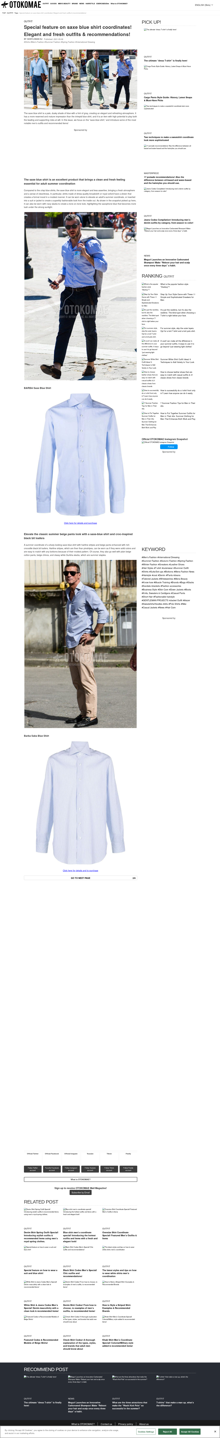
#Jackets (155, 585)
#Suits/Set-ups (156, 571)
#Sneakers (163, 564)
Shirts (27, 42)
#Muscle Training (162, 582)
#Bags (182, 582)
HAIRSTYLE (90, 3)
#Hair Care (170, 607)
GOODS (53, 3)
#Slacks (190, 582)
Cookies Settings (146, 1431)
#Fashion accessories (171, 585)
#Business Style (149, 589)
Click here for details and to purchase (80, 870)
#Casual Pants (178, 593)
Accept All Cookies (190, 1431)
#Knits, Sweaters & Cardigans (156, 593)
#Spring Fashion (185, 560)
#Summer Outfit (181, 567)
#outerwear (167, 567)
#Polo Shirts (174, 603)
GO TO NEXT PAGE (103, 877)
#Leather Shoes (176, 564)
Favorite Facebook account (52, 1169)
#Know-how (147, 582)
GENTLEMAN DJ (34, 39)
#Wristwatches (166, 578)
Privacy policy (125, 1424)
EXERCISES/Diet (102, 3)
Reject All (167, 1431)
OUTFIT (46, 3)
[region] (110, 1432)
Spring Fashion (68, 42)
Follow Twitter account (33, 1169)
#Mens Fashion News (184, 571)
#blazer (186, 600)
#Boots (187, 589)
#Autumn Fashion (168, 560)
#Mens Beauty (181, 578)
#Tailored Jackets (150, 578)
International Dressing (85, 42)
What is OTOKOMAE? (119, 3)
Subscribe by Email (81, 1192)
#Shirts (145, 571)
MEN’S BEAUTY (64, 3)
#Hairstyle (146, 575)
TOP (4, 13)
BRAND (75, 3)
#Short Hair (147, 596)
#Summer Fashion (150, 560)
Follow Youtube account (90, 1169)
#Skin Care (163, 589)
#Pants (169, 575)
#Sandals (146, 585)
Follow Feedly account (128, 1169)
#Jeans (176, 575)
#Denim (161, 575)
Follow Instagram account (71, 1169)
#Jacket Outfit (175, 600)
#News (161, 607)
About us (144, 1424)
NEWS (81, 3)
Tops (16, 13)
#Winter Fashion (149, 564)
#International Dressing (168, 557)
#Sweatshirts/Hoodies (152, 603)
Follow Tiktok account (109, 1169)
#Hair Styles (147, 567)
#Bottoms (168, 571)
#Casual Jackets (149, 607)
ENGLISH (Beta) (203, 4)
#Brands (175, 582)
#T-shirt (157, 567)
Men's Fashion (38, 42)
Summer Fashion (52, 42)
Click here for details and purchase (80, 522)
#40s (165, 603)
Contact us (106, 1424)
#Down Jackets (176, 589)
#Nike (183, 603)
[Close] (215, 1431)
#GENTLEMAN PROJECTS (155, 600)
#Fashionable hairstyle (164, 596)
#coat (154, 575)
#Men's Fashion (149, 557)
